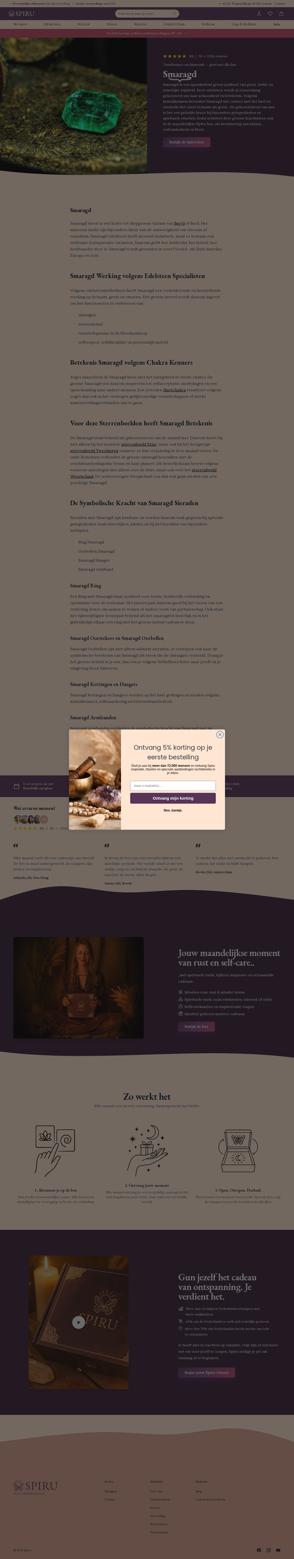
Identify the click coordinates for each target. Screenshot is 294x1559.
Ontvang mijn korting (173, 798)
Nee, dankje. (173, 810)
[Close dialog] (219, 734)
